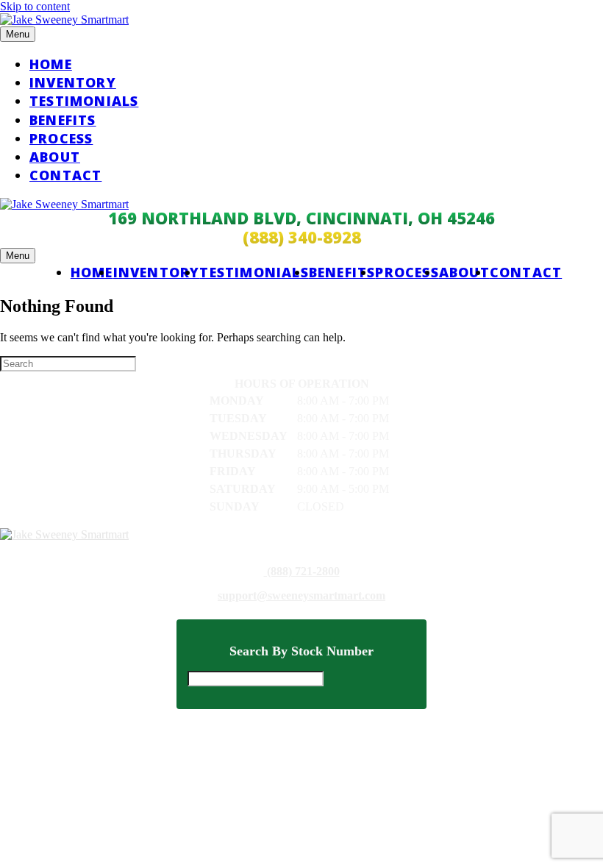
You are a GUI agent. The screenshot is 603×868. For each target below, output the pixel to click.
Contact (65, 175)
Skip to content (35, 6)
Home (50, 64)
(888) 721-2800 (302, 571)
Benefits (62, 120)
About (54, 157)
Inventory (72, 82)
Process (61, 138)
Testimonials (83, 101)
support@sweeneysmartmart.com (301, 596)
